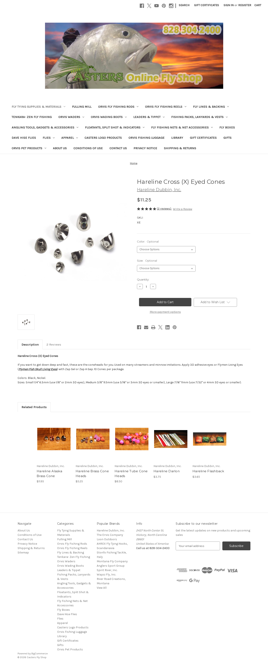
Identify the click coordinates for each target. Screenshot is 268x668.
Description (30, 344)
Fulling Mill (81, 106)
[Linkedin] (167, 327)
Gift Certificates (206, 5)
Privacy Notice (145, 148)
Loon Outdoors (107, 539)
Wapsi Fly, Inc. (106, 574)
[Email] (146, 327)
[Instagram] (171, 6)
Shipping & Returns (180, 148)
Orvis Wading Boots (107, 117)
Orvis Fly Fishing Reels (163, 106)
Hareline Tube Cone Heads (131, 473)
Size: (147, 260)
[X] (149, 6)
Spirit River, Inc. (107, 570)
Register (244, 5)
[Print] (153, 327)
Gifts (227, 138)
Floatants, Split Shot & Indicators (112, 127)
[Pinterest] (164, 6)
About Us (60, 148)
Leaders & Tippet (147, 117)
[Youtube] (156, 6)
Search (184, 5)
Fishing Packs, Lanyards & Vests (197, 117)
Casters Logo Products (103, 138)
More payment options (165, 312)
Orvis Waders (69, 117)
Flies (47, 138)
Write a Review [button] (182, 209)
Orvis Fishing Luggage (147, 138)
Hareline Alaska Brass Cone (49, 473)
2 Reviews (53, 344)
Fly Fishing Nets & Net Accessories (180, 127)
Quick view (50, 435)
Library (177, 138)
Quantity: (143, 279)
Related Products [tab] (34, 407)
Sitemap (23, 552)
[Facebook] (142, 6)
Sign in (229, 5)
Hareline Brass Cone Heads (92, 473)
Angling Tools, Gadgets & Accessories (43, 127)
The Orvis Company (110, 535)
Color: (148, 241)
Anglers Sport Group (111, 566)
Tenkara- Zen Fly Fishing (32, 117)
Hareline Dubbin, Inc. (111, 530)
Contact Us (118, 148)
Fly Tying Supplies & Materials (36, 106)
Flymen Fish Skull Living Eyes (38, 369)
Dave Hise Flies (24, 138)
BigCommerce (39, 653)
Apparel (67, 138)
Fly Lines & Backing (209, 106)
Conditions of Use (88, 148)
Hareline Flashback (208, 471)
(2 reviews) (164, 208)
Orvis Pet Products (27, 148)
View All (102, 588)
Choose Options (54, 442)
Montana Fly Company (112, 561)
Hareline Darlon (166, 471)
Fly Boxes (227, 127)
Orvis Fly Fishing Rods (116, 106)
